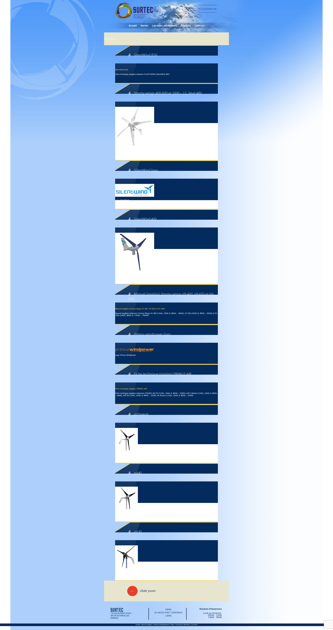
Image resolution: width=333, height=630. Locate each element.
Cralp (172, 625)
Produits (186, 25)
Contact (199, 25)
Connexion (194, 625)
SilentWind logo (146, 170)
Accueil (133, 25)
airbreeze (141, 414)
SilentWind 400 (145, 218)
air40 (138, 472)
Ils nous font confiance (168, 612)
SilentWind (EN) (145, 54)
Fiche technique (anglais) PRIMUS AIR (162, 373)
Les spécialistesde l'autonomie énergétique (139, 16)
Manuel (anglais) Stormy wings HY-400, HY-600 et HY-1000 (140, 308)
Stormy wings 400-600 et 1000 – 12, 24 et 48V (168, 93)
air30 (138, 531)
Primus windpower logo (152, 334)
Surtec (144, 25)
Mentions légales (147, 625)
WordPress (187, 625)
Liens (168, 615)
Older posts (143, 591)
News (168, 609)
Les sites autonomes (164, 25)
